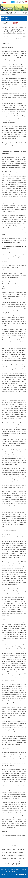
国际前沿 (25, 13)
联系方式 (20, 871)
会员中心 (14, 871)
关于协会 (7, 869)
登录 (13, 2)
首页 (14, 13)
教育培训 (24, 869)
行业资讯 (5, 23)
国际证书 (18, 869)
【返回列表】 (14, 845)
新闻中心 (19, 13)
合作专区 (8, 871)
